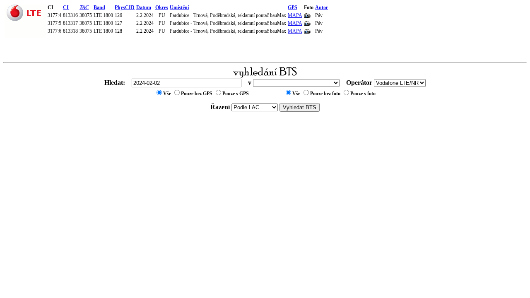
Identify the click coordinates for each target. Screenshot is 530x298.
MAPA (295, 15)
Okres (161, 7)
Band (99, 7)
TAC (84, 7)
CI (66, 7)
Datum (143, 7)
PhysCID (125, 7)
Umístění (179, 7)
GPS (292, 7)
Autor (321, 7)
